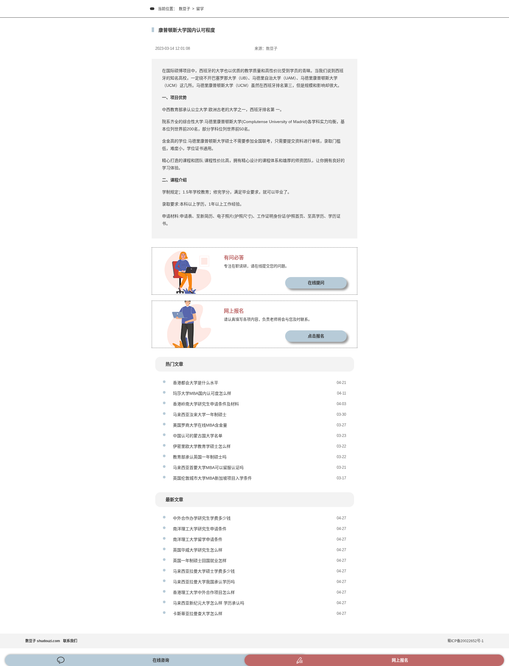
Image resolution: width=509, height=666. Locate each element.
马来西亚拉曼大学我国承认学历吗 (204, 581)
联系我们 (70, 641)
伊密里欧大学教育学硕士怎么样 (202, 446)
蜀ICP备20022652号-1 (465, 641)
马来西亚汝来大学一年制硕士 (200, 414)
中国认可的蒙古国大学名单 (197, 435)
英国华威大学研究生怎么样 (197, 550)
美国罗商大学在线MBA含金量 (200, 425)
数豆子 (184, 8)
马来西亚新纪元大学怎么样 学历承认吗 (208, 603)
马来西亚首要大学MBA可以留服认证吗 (208, 467)
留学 (200, 8)
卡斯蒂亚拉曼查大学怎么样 (197, 613)
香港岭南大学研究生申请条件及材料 (206, 404)
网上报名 (400, 660)
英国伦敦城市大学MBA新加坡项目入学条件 (212, 478)
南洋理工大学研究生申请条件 (200, 528)
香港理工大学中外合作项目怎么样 (204, 592)
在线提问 (316, 282)
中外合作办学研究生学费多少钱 (202, 518)
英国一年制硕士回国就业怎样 (200, 560)
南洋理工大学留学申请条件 (197, 539)
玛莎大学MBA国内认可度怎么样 (202, 393)
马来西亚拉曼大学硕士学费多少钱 (204, 571)
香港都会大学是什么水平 (195, 382)
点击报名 (316, 336)
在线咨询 (161, 660)
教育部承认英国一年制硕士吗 (200, 457)
